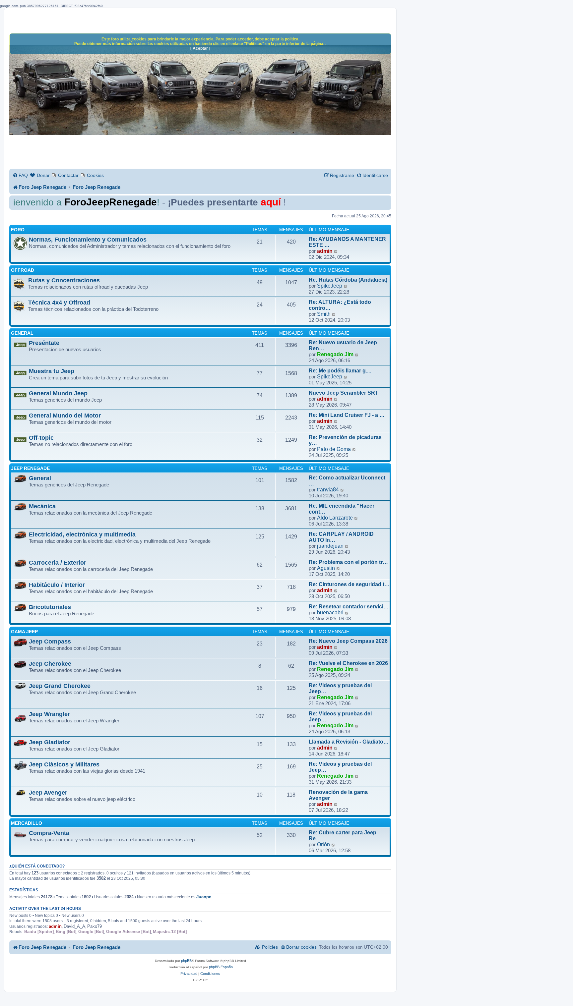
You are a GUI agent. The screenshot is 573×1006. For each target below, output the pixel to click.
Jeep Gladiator (49, 742)
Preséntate (44, 343)
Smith (324, 314)
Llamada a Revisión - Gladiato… (349, 742)
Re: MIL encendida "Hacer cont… (341, 509)
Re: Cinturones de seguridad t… (349, 584)
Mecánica (42, 506)
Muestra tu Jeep (51, 371)
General (40, 478)
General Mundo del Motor (65, 415)
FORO (18, 229)
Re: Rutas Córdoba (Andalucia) (348, 280)
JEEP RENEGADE (30, 468)
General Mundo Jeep (58, 393)
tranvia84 (328, 489)
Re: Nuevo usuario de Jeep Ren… (343, 345)
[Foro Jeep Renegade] (200, 92)
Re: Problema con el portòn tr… (348, 562)
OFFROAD (22, 270)
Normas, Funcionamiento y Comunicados (88, 239)
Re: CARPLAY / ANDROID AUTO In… (341, 537)
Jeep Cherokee (50, 663)
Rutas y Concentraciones (64, 280)
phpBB (186, 961)
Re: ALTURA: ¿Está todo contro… (340, 305)
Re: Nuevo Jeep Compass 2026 (348, 641)
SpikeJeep (329, 286)
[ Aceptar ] (200, 48)
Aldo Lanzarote (335, 518)
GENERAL (22, 333)
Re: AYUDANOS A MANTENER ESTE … (347, 242)
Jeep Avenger (48, 792)
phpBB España (221, 967)
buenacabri (330, 612)
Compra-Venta (49, 833)
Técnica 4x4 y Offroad (59, 302)
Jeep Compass (50, 641)
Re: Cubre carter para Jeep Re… (342, 835)
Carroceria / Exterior (57, 562)
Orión (323, 844)
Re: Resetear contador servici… (349, 606)
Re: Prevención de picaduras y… (345, 440)
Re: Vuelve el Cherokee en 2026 (348, 663)
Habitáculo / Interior (57, 585)
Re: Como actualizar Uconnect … (347, 480)
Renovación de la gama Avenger (338, 795)
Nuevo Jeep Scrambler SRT (343, 393)
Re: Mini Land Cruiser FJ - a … (347, 415)
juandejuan (330, 546)
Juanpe (203, 896)
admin (325, 251)
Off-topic (41, 437)
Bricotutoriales (50, 607)
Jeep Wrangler (49, 714)
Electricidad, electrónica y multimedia (82, 534)
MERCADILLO (26, 823)
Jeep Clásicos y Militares (64, 764)
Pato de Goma (334, 449)
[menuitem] (20, 175)
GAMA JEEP (24, 631)
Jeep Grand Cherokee (60, 686)
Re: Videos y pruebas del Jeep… (340, 688)
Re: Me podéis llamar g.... (340, 370)
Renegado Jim (335, 354)
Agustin (326, 568)
